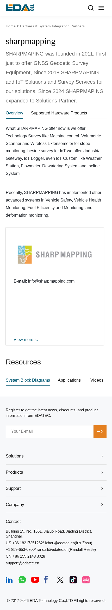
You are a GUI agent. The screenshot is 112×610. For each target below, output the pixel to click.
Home (11, 26)
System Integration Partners (62, 26)
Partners (27, 26)
